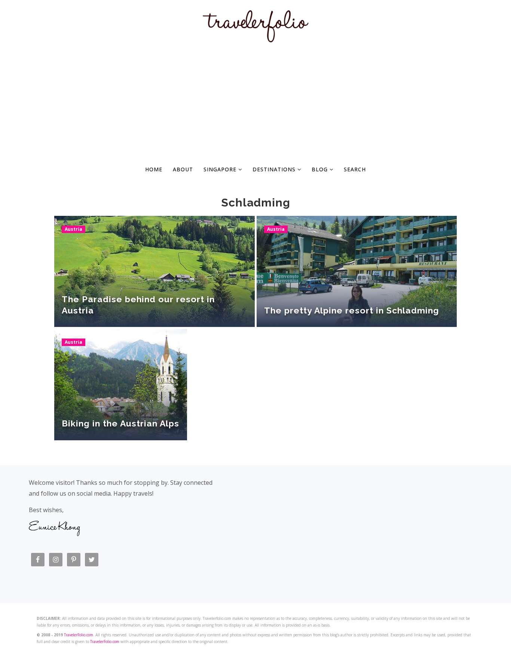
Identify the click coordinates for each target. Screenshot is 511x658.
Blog (321, 169)
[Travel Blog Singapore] (255, 41)
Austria (73, 229)
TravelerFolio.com (78, 634)
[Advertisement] (255, 103)
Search (355, 169)
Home (153, 169)
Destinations (275, 169)
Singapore (221, 169)
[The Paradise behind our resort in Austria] (154, 271)
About (183, 169)
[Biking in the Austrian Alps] (120, 384)
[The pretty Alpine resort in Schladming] (357, 271)
